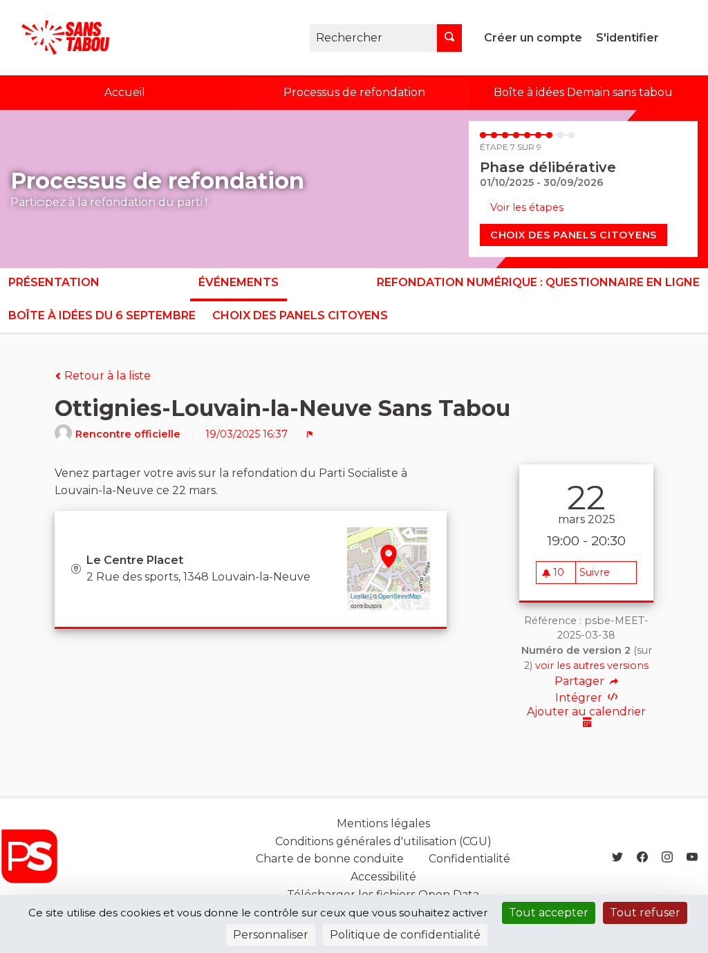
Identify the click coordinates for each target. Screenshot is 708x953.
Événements (238, 282)
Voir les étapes (526, 207)
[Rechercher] (449, 38)
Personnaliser (270, 934)
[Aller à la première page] (58, 37)
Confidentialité (469, 858)
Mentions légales (383, 823)
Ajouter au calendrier (586, 712)
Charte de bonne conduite (330, 858)
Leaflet (360, 596)
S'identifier (627, 37)
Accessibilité (383, 876)
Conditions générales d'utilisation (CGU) (383, 841)
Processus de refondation (354, 92)
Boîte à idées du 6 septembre (102, 315)
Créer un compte (533, 37)
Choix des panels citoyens (573, 235)
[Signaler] (310, 434)
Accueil (124, 92)
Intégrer (580, 698)
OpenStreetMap (399, 596)
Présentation (54, 282)
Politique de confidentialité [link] (405, 934)
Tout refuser (645, 912)
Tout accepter (548, 912)
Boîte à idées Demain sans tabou (583, 92)
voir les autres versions (592, 665)
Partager (581, 681)
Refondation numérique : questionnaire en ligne (538, 282)
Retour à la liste (106, 375)
